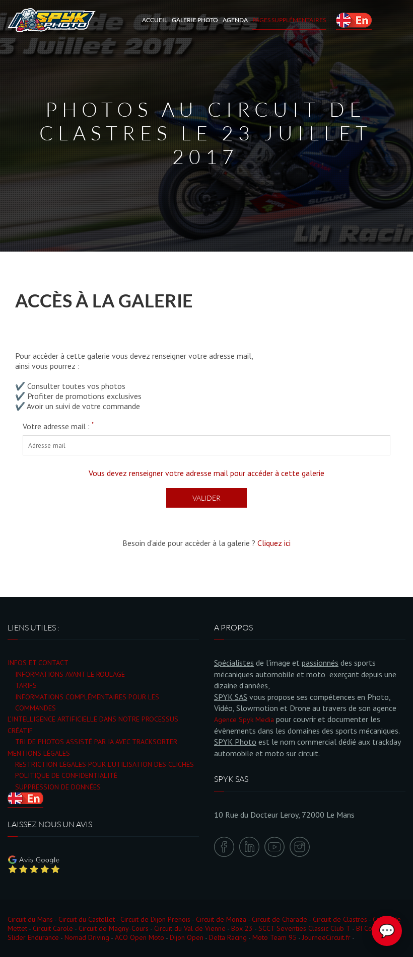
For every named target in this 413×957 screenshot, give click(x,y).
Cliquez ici (274, 543)
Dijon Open (186, 937)
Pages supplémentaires (289, 20)
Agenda (235, 20)
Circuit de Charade (279, 919)
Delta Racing (228, 937)
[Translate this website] (354, 20)
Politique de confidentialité (66, 775)
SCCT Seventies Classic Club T (304, 928)
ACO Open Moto (139, 937)
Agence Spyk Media (244, 719)
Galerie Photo (195, 20)
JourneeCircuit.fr (326, 937)
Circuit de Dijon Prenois (155, 919)
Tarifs (26, 685)
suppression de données (58, 786)
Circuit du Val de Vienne (190, 928)
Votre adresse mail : (58, 426)
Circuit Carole (53, 928)
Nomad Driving (86, 937)
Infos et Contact (38, 662)
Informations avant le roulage (70, 674)
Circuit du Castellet (86, 919)
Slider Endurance (33, 937)
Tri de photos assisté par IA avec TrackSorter (96, 741)
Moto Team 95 (274, 937)
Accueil (154, 20)
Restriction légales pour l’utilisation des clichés (104, 764)
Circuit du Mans (30, 919)
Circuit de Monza (221, 919)
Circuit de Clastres (340, 919)
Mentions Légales (39, 753)
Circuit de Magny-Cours (114, 928)
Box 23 (242, 928)
